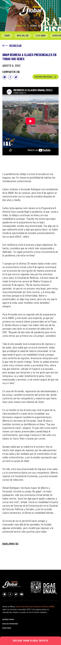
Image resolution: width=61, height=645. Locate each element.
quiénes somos (8, 619)
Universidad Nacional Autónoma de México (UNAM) (35, 606)
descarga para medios (43, 77)
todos (7, 35)
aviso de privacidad (10, 624)
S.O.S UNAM (41, 35)
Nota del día (23, 35)
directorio (6, 628)
